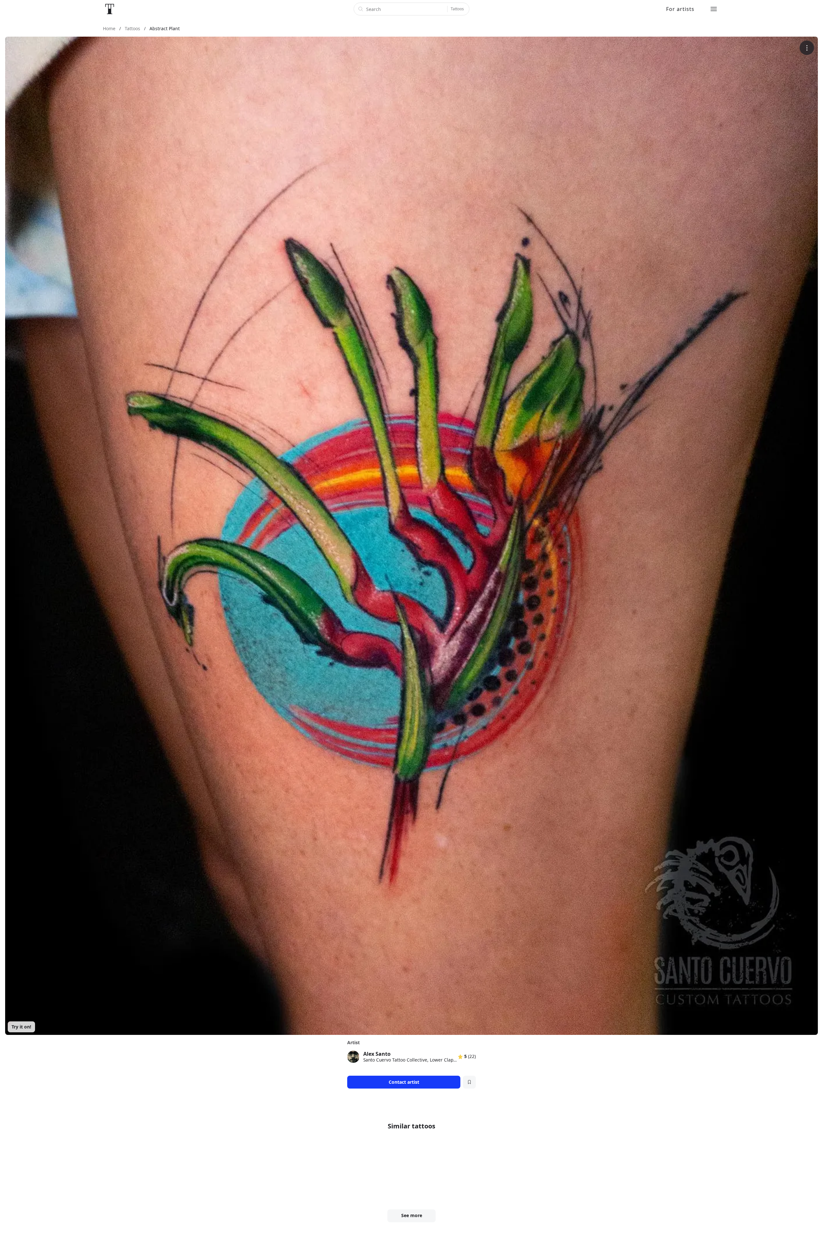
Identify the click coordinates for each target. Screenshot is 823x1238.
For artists (680, 9)
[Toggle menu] (713, 9)
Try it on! (21, 1027)
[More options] (807, 47)
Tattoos (457, 9)
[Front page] (110, 9)
